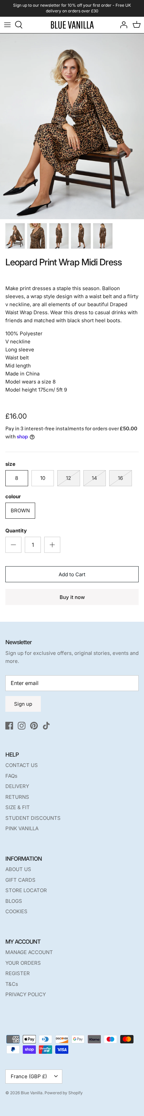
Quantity (16, 530)
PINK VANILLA (22, 828)
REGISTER (17, 973)
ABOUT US (18, 869)
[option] (72, 126)
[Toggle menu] (7, 24)
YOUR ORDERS (23, 963)
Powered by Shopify (64, 1092)
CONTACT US (21, 765)
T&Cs (11, 984)
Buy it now (72, 597)
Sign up (23, 704)
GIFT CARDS (20, 880)
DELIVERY (17, 786)
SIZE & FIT (17, 807)
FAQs (11, 776)
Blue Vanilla (32, 1092)
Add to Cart (72, 574)
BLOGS (13, 901)
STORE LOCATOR (26, 890)
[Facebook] (9, 725)
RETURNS (17, 797)
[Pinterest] (34, 725)
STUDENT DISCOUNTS (33, 818)
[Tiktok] (46, 725)
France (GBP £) (29, 1076)
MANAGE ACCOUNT (29, 952)
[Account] (122, 24)
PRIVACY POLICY (25, 994)
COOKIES (16, 911)
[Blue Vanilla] (72, 25)
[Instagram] (21, 725)
